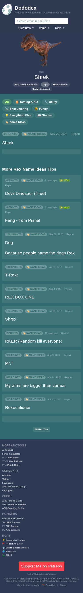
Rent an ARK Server (13, 518)
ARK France (12, 526)
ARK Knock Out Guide (14, 504)
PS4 (15, 581)
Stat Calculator (60, 84)
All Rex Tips (41, 429)
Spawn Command (41, 89)
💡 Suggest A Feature (14, 540)
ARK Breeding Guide (13, 508)
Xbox (9, 581)
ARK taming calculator (31, 578)
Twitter (5, 479)
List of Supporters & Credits (41, 574)
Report (75, 134)
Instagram (7, 490)
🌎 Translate (9, 551)
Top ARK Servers (11, 522)
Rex (41, 72)
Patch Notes (12, 457)
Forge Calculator (11, 454)
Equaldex (50, 585)
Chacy (63, 585)
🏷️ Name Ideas (34, 134)
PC (76, 578)
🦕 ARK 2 (7, 555)
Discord (6, 475)
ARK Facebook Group (13, 486)
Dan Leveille (36, 581)
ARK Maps (7, 450)
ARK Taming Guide (12, 501)
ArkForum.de (13, 530)
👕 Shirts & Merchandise (15, 547)
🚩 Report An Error (12, 544)
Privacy (72, 581)
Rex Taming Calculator (26, 84)
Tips (45, 84)
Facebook (7, 483)
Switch (22, 581)
